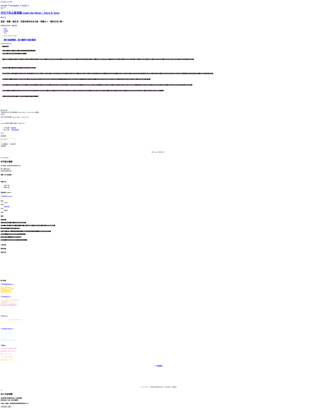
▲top (2, 132)
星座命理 (14, 25)
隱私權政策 (168, 387)
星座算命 (13, 128)
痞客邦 (11, 123)
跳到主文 (3, 17)
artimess (3, 114)
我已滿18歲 (4, 406)
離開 (9, 406)
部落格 (6, 31)
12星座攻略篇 (15, 130)
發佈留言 (3, 146)
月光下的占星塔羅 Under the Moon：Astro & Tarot (30, 12)
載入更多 (3, 136)
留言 (15, 123)
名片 (5, 33)
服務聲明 (174, 387)
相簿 (5, 29)
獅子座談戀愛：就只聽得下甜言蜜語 (20, 40)
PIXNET (146, 387)
